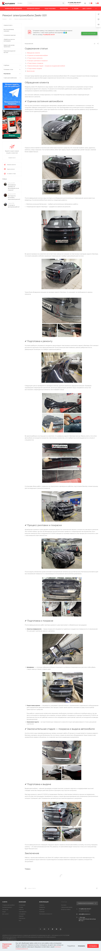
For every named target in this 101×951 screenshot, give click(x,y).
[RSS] (94, 43)
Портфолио (22, 918)
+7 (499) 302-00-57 (74, 2)
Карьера (21, 916)
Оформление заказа (66, 907)
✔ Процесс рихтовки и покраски (37, 60)
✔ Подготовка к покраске (35, 63)
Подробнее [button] (71, 946)
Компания (22, 901)
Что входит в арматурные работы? (13, 205)
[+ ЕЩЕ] (96, 8)
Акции (4, 911)
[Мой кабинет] (85, 4)
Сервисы (41, 905)
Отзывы (21, 907)
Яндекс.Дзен (56, 929)
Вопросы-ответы (65, 909)
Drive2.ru (44, 929)
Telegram (48, 929)
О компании (22, 905)
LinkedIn (60, 929)
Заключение (31, 71)
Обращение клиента (33, 53)
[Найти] (63, 3)
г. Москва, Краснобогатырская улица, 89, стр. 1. (87, 919)
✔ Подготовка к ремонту (34, 58)
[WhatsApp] (66, 32)
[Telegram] (64, 32)
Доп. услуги (5, 913)
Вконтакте (40, 929)
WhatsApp (52, 929)
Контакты (63, 905)
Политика (41, 911)
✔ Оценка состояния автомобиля (37, 55)
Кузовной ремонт (7, 907)
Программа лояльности (45, 913)
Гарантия (41, 909)
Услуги (4, 901)
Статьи (4, 179)
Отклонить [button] (81, 946)
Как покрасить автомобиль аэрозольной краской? (14, 197)
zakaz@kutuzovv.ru (84, 914)
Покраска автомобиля (8, 905)
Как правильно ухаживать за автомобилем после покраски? (13, 187)
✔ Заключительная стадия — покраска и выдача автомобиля (46, 66)
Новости (21, 909)
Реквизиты (42, 907)
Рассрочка (5, 909)
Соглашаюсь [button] (93, 946)
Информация (43, 901)
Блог (20, 920)
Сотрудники (22, 913)
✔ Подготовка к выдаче (34, 68)
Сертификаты (22, 911)
